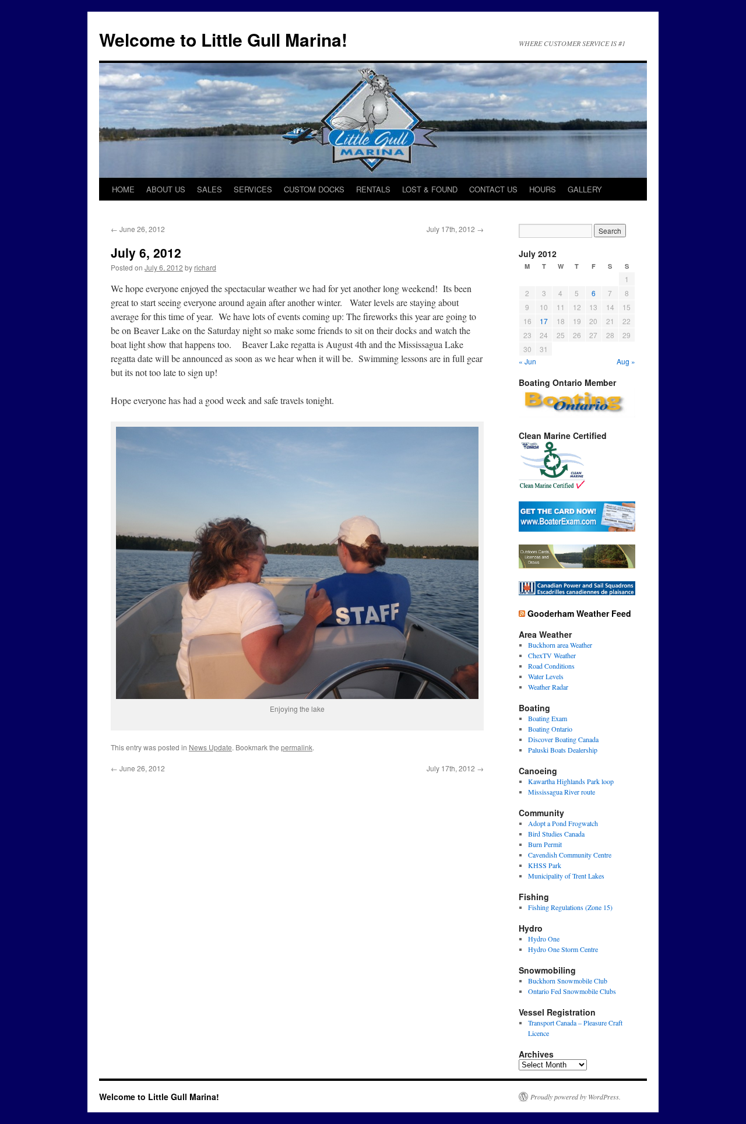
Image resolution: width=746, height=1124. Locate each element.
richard (205, 267)
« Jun (527, 361)
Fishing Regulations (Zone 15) (570, 907)
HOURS (542, 189)
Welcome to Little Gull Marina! (223, 39)
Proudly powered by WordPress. (575, 1096)
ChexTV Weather (552, 655)
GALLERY (585, 189)
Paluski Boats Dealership (562, 749)
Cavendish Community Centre (569, 854)
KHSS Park (544, 865)
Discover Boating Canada (563, 739)
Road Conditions (551, 665)
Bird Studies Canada (556, 833)
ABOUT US (165, 189)
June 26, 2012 (138, 229)
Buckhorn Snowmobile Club (567, 980)
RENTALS (373, 189)
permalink (296, 747)
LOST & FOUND (430, 189)
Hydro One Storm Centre (563, 949)
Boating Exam (547, 718)
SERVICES (253, 189)
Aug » (626, 361)
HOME (123, 189)
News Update (210, 747)
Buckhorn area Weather (560, 644)
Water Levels (546, 676)
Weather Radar (548, 686)
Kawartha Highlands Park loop (571, 781)
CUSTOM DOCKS (314, 189)
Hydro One (544, 938)
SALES (209, 189)
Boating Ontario (550, 728)
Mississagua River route (561, 791)
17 (544, 321)
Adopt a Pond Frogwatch (563, 823)
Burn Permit (545, 844)
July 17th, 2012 (455, 229)
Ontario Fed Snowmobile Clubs (572, 991)
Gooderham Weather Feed (579, 613)
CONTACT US (493, 189)
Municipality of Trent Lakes (566, 875)
